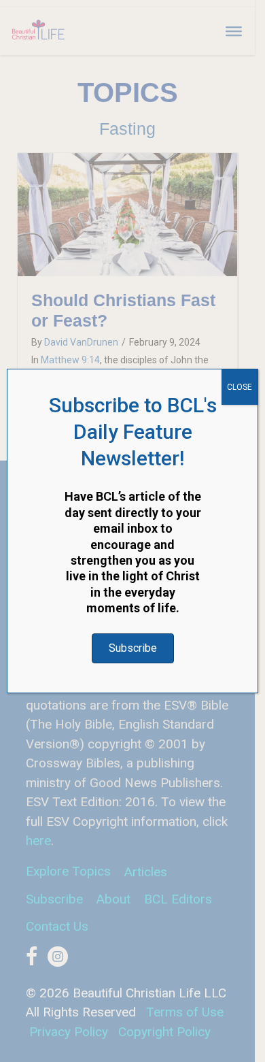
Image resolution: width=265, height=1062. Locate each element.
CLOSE (239, 387)
